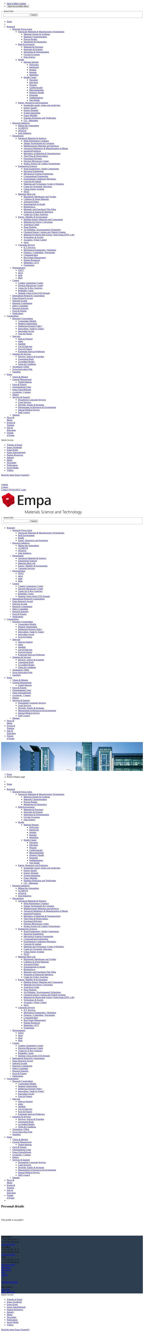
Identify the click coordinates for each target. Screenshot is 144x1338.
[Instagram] (3, 1277)
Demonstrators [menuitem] (18, 268)
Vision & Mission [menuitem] (20, 377)
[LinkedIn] (2, 1277)
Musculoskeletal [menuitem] (36, 90)
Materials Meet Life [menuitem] (26, 194)
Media (9, 460)
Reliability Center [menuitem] (26, 290)
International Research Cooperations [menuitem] (28, 295)
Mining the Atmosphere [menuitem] (28, 125)
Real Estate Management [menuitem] (35, 257)
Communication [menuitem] (31, 255)
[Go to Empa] (43, 515)
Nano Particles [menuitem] (30, 227)
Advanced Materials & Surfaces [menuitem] (32, 138)
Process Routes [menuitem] (30, 39)
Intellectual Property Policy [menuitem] (30, 326)
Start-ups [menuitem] (16, 336)
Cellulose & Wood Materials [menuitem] (36, 199)
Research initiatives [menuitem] (21, 123)
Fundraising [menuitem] (29, 265)
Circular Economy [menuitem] (32, 54)
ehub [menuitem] (20, 275)
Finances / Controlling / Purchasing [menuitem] (39, 252)
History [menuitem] (15, 394)
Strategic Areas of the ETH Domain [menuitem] (34, 293)
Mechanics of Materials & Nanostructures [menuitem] (42, 153)
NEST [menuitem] (26, 191)
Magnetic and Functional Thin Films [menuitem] (40, 209)
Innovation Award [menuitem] (26, 331)
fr (6, 484)
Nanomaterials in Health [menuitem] (34, 204)
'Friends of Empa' (14, 445)
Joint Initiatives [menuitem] (24, 133)
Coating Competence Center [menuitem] (30, 283)
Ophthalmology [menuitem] (36, 97)
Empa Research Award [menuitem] (22, 298)
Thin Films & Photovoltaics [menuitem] (36, 156)
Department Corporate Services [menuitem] (32, 400)
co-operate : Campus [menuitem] (21, 392)
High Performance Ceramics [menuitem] (36, 141)
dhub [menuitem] (20, 278)
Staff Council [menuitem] (24, 412)
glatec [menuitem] (20, 341)
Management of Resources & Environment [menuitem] (37, 407)
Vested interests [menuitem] (25, 382)
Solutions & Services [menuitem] (21, 354)
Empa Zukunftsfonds (16, 452)
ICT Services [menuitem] (29, 247)
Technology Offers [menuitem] (20, 367)
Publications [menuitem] (17, 313)
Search (34, 15)
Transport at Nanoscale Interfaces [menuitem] (38, 212)
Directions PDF (8, 1244)
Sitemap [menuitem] (16, 415)
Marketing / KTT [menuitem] (31, 262)
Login (23, 489)
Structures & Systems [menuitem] (33, 49)
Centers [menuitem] (15, 280)
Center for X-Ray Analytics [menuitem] (36, 214)
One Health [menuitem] (34, 100)
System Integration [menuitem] (32, 113)
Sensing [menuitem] (32, 70)
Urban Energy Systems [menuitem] (34, 189)
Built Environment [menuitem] (26, 44)
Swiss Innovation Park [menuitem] (22, 369)
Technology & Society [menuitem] (34, 237)
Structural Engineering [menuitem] (34, 171)
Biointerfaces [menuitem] (29, 207)
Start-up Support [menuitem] (25, 339)
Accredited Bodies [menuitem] (26, 361)
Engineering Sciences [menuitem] (27, 166)
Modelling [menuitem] (33, 75)
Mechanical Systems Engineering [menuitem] (38, 174)
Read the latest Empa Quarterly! (15, 475)
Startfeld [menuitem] (21, 344)
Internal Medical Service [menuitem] (29, 410)
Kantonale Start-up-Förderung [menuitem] (31, 351)
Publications (12, 465)
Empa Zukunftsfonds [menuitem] (21, 389)
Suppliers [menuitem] (16, 372)
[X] (4, 1277)
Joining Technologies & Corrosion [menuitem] (39, 143)
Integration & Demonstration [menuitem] (36, 52)
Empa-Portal (12, 450)
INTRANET (14, 489)
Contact (4, 487)
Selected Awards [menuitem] (19, 301)
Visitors (10, 470)
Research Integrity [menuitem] (20, 308)
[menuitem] (11, 26)
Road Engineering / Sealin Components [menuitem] (41, 169)
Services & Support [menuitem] (21, 397)
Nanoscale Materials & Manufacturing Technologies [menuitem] (41, 31)
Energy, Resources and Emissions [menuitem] (33, 103)
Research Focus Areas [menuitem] (22, 29)
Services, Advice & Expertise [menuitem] (31, 356)
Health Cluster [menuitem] (30, 77)
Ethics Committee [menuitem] (20, 306)
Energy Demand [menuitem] (31, 110)
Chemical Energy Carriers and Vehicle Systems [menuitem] (45, 232)
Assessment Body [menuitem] (26, 359)
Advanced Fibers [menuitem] (31, 202)
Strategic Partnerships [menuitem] (27, 323)
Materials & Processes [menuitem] (33, 47)
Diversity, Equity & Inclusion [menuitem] (31, 405)
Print (3, 1272)
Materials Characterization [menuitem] (35, 37)
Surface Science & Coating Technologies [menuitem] (42, 163)
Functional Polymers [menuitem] (33, 158)
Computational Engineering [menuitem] (36, 176)
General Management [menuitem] (22, 379)
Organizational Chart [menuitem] (21, 387)
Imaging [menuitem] (33, 72)
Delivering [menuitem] (34, 64)
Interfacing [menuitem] (34, 67)
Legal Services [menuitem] (24, 402)
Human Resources (15, 455)
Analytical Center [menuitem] (31, 224)
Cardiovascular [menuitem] (36, 87)
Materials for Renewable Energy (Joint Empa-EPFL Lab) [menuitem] (49, 235)
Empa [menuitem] (9, 21)
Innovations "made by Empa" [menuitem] (31, 328)
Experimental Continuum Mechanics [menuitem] (40, 179)
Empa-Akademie (14, 447)
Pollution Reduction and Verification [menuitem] (40, 118)
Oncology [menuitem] (33, 80)
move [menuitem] (26, 242)
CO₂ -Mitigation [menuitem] (31, 120)
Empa (9, 774)
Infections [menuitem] (33, 82)
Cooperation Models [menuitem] (27, 321)
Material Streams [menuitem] (31, 62)
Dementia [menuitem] (33, 95)
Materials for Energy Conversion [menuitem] (38, 222)
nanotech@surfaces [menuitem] (32, 151)
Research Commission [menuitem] (22, 303)
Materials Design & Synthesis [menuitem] (37, 34)
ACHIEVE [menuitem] (23, 128)
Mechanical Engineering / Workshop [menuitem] (40, 250)
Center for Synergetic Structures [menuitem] (38, 186)
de (4, 484)
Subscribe (5, 1289)
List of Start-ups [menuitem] (25, 346)
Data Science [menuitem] (29, 57)
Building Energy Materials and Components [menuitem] (43, 219)
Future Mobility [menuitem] (31, 115)
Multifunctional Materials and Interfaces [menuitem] (41, 146)
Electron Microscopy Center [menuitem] (36, 161)
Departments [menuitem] (18, 136)
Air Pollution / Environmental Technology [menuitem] (42, 229)
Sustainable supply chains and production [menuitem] (42, 105)
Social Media (12, 467)
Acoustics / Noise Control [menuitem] (35, 240)
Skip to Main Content (16, 3)
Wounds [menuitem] (33, 85)
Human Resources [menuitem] (32, 260)
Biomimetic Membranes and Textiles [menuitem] (40, 196)
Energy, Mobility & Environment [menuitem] (32, 217)
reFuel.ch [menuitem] (22, 130)
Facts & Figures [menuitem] (19, 311)
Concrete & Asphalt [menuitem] (32, 181)
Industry (10, 457)
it (7, 484)
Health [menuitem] (21, 59)
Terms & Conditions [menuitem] (27, 364)
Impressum (6, 1267)
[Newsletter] (1, 1277)
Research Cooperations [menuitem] (22, 318)
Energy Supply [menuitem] (30, 108)
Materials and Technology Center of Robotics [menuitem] (44, 184)
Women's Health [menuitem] (36, 92)
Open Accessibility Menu (18, 6)
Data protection (8, 1292)
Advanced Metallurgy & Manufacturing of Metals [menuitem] (46, 148)
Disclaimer (6, 1270)
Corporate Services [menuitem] (26, 245)
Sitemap (4, 1275)
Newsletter (11, 462)
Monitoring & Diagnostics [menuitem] (35, 42)
